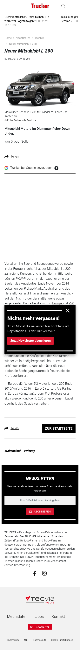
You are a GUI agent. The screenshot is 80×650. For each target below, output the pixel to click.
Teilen (14, 156)
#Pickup (29, 451)
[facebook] (34, 573)
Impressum (13, 640)
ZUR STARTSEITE (58, 428)
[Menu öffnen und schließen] (7, 6)
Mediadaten (17, 616)
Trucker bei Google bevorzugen (31, 168)
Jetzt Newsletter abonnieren (30, 341)
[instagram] (44, 573)
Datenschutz (39, 640)
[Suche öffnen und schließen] (62, 6)
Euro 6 (39, 388)
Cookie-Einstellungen (62, 640)
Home (8, 37)
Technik (39, 37)
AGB (26, 640)
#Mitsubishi (12, 451)
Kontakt (58, 616)
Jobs (39, 616)
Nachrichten (23, 37)
